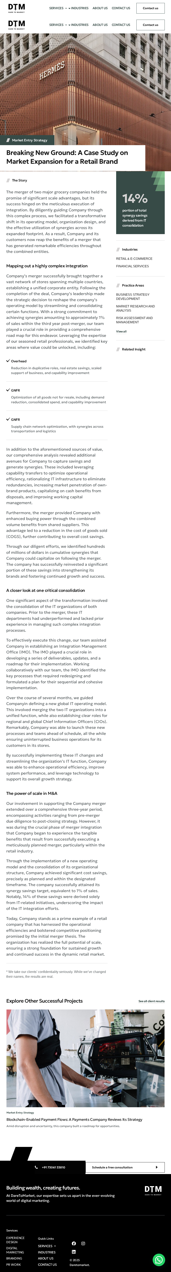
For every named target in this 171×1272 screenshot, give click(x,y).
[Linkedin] (74, 1252)
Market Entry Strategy (29, 140)
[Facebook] (74, 1243)
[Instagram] (83, 1243)
